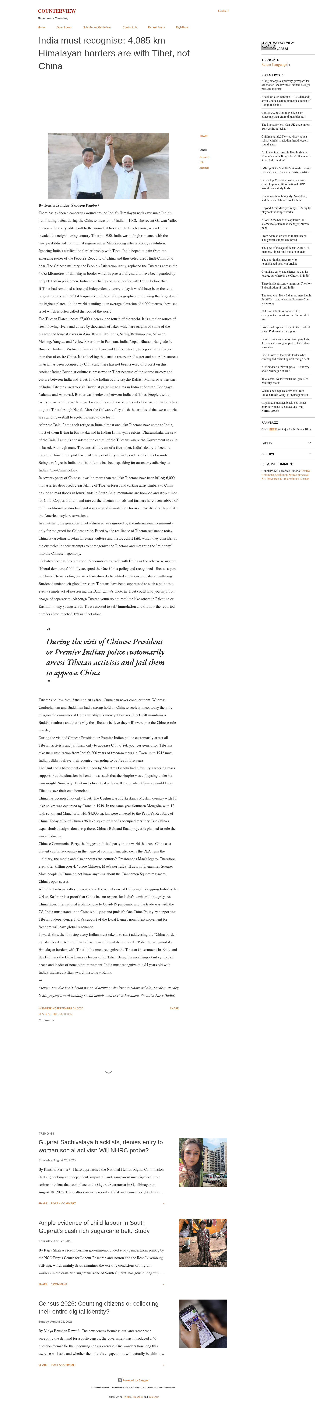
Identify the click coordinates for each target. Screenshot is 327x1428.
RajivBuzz (182, 27)
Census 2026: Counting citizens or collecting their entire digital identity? (284, 114)
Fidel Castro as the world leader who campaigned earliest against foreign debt (285, 357)
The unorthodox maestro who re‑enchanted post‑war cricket (279, 261)
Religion (204, 167)
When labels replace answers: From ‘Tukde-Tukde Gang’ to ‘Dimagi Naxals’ (286, 393)
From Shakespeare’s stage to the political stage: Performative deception (286, 329)
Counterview (57, 10)
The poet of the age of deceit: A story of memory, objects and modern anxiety (285, 250)
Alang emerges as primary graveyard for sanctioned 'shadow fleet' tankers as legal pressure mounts (286, 85)
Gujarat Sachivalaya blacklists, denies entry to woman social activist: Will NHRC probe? (284, 406)
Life (201, 162)
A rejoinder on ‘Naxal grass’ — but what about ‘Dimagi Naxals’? (286, 369)
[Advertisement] (133, 102)
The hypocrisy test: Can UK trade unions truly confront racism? (286, 126)
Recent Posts (156, 27)
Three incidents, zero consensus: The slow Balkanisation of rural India (287, 285)
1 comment (59, 1284)
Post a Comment (63, 1203)
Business (204, 157)
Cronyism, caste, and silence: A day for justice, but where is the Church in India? (286, 273)
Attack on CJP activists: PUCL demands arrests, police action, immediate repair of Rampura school (286, 101)
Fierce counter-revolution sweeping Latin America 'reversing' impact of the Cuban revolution (286, 343)
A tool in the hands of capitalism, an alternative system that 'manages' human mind (285, 224)
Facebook (137, 1396)
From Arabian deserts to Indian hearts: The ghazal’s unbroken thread (284, 238)
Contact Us (130, 27)
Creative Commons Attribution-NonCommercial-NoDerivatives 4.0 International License (286, 475)
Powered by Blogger (135, 1380)
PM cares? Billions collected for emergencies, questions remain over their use (286, 315)
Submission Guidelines (97, 27)
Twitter (127, 1396)
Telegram (154, 1396)
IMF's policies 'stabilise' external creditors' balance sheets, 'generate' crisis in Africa (286, 170)
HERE (273, 429)
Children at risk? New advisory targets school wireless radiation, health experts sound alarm (285, 140)
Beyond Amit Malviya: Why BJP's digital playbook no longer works (286, 210)
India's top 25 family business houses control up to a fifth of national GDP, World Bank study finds (284, 184)
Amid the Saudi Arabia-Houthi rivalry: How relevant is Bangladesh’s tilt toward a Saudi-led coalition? (286, 156)
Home (41, 27)
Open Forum (64, 27)
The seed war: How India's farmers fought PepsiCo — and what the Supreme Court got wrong (286, 299)
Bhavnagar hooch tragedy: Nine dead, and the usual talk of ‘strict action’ (284, 198)
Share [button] (203, 136)
